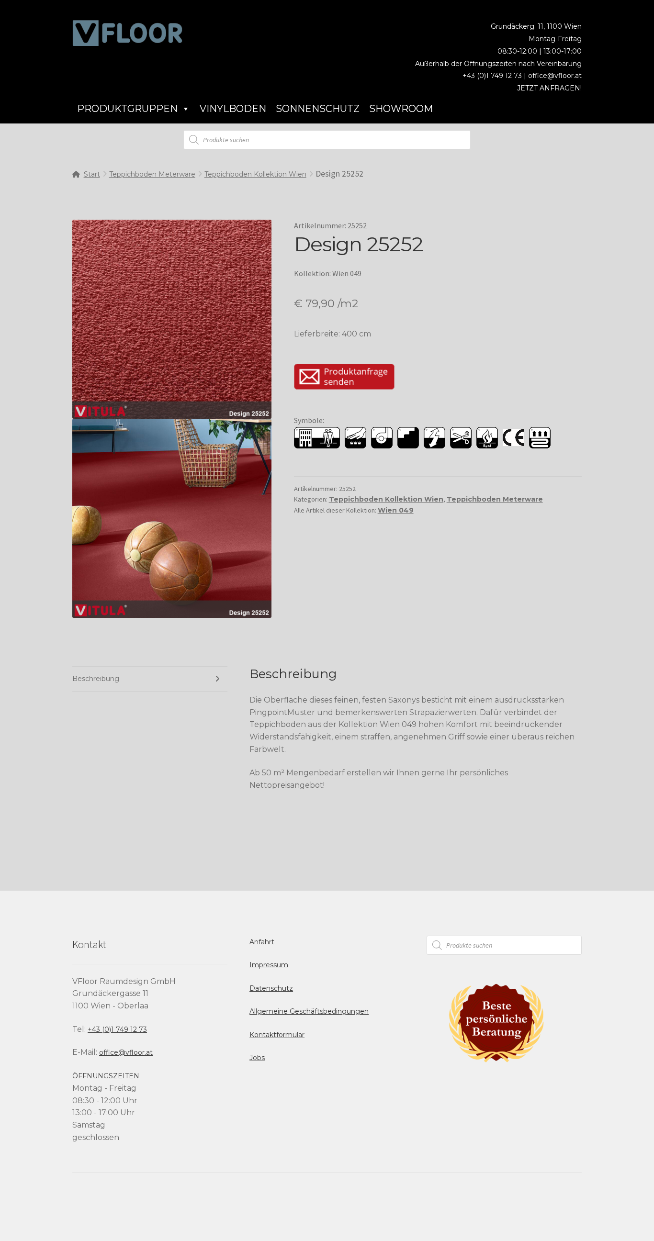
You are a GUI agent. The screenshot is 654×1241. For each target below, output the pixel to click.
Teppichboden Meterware (152, 174)
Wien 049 (396, 510)
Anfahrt (261, 942)
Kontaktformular (276, 1034)
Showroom (401, 108)
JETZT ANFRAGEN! (549, 88)
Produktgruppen (127, 108)
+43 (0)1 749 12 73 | (495, 75)
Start (92, 174)
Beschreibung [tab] (95, 678)
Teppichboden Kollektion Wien (255, 174)
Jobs (257, 1057)
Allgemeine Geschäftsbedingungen (309, 1011)
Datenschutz (271, 988)
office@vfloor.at (555, 75)
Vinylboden (233, 108)
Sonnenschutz (318, 108)
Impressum (268, 965)
